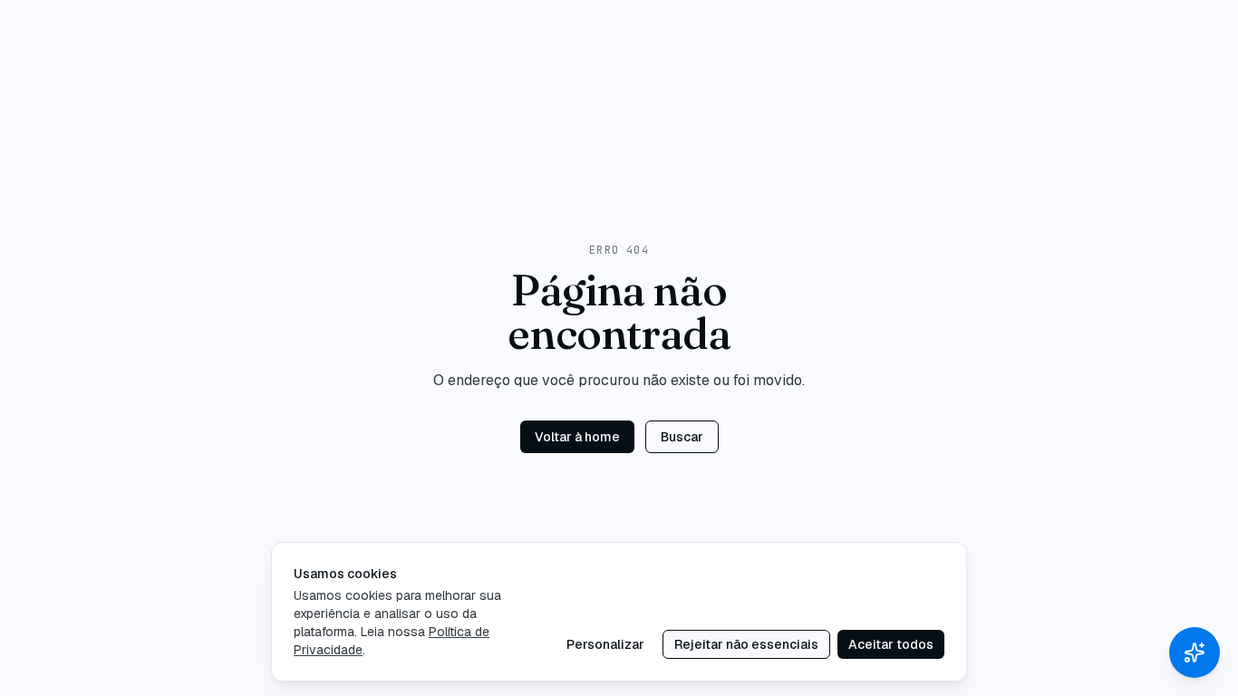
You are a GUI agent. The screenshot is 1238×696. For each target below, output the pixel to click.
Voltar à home (577, 437)
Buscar (682, 437)
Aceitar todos (890, 644)
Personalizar (605, 644)
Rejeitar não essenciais (746, 644)
